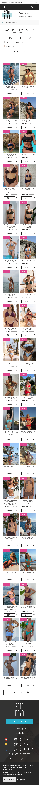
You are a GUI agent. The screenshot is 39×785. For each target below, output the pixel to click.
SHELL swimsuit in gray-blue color (11, 261)
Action (30, 38)
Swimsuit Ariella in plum (11, 328)
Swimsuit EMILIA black (28, 154)
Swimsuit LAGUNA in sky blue (28, 261)
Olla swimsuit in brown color (11, 87)
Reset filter (19, 51)
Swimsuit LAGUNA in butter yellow (11, 398)
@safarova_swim (24, 13)
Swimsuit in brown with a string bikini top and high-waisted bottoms (11, 190)
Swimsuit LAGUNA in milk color (11, 295)
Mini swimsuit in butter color (28, 87)
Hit (19, 38)
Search (35, 7)
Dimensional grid (19, 722)
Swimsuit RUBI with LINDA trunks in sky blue (28, 363)
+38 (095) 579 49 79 (21, 739)
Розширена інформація (14, 774)
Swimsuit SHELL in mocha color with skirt (28, 502)
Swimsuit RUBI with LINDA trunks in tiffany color (11, 433)
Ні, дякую (21, 780)
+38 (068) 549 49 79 (21, 749)
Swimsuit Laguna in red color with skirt (28, 432)
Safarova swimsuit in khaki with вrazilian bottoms (28, 226)
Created (10, 46)
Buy (10, 93)
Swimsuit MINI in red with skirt (28, 398)
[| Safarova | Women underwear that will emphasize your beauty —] (7, 15)
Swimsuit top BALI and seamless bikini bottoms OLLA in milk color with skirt (10, 502)
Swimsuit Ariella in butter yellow (28, 467)
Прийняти (9, 780)
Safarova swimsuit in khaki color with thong (10, 226)
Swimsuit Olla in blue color (10, 467)
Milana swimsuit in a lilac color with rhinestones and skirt (10, 608)
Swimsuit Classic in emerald (28, 642)
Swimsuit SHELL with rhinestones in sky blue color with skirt (11, 643)
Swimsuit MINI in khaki (28, 294)
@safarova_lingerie (25, 17)
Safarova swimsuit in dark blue (10, 155)
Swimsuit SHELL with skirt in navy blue (28, 189)
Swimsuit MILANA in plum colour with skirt (28, 607)
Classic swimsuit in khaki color (11, 573)
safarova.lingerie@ (19, 759)
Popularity (21, 42)
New (10, 38)
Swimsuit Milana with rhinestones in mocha (10, 678)
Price (8, 42)
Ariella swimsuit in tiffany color (28, 573)
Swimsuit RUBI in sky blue (11, 362)
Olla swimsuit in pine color (28, 121)
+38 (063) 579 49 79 (21, 744)
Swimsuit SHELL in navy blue (11, 121)
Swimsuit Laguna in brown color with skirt (11, 539)
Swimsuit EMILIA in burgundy (28, 328)
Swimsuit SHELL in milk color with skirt (28, 538)
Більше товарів (18, 692)
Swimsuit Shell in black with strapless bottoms (28, 679)
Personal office (32, 7)
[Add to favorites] (17, 93)
